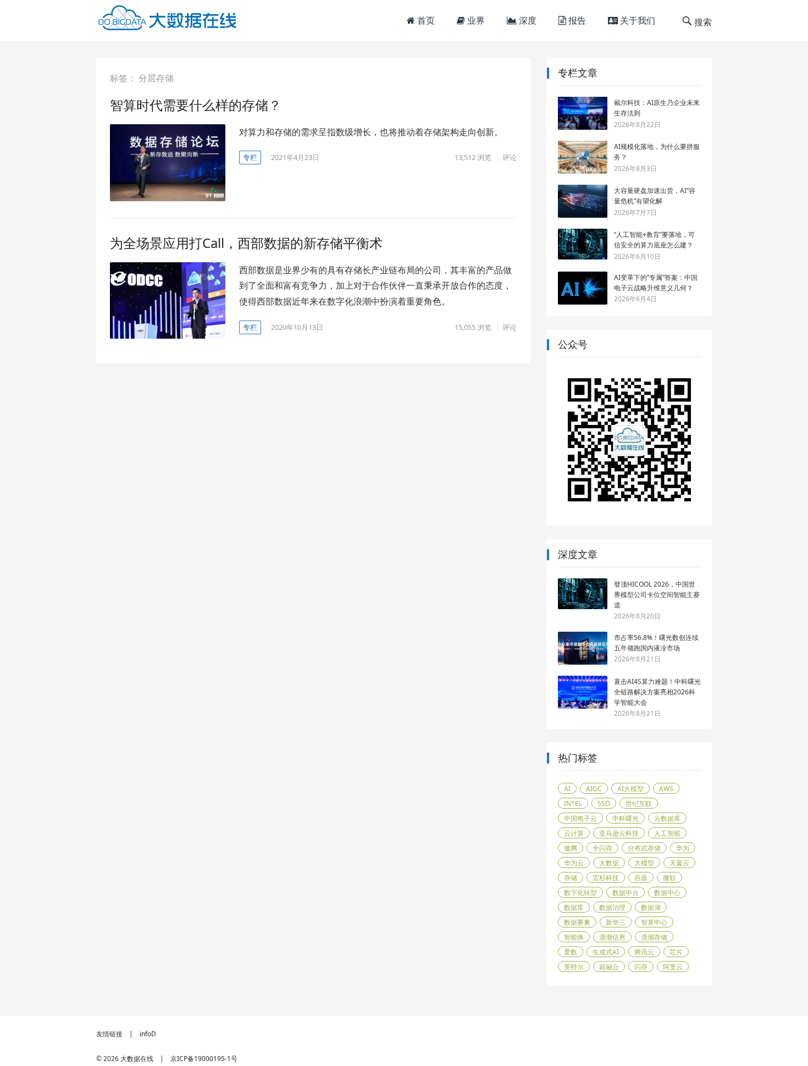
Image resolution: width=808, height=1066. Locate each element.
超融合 (609, 966)
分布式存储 (644, 848)
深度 (526, 20)
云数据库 (667, 818)
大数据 (609, 863)
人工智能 (667, 833)
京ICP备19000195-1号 (203, 1058)
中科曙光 (625, 818)
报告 (576, 20)
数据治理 (612, 907)
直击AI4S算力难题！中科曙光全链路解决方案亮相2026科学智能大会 (657, 692)
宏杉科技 (606, 877)
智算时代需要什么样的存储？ (195, 105)
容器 (640, 877)
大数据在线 (136, 1058)
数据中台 (625, 892)
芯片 (676, 952)
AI (567, 788)
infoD (148, 1034)
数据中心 (667, 892)
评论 (509, 157)
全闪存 (602, 848)
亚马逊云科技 (619, 833)
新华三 (616, 922)
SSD (603, 803)
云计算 (574, 833)
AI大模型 (630, 788)
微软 (669, 877)
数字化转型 (580, 892)
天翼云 (679, 863)
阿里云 (673, 966)
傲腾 (570, 848)
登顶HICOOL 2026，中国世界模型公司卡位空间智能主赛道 (657, 594)
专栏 (250, 157)
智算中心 (654, 922)
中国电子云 (580, 818)
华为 (682, 848)
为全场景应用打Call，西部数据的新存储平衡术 (246, 243)
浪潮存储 (654, 937)
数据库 (574, 907)
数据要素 (577, 922)
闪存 (640, 966)
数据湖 (651, 907)
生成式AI (606, 952)
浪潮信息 (612, 937)
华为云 (574, 863)
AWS (666, 788)
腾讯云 (644, 952)
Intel (573, 803)
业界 (475, 20)
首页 (425, 20)
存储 (570, 877)
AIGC (594, 788)
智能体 (574, 937)
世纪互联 (639, 803)
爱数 (570, 952)
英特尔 (574, 966)
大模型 (644, 863)
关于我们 (636, 20)
